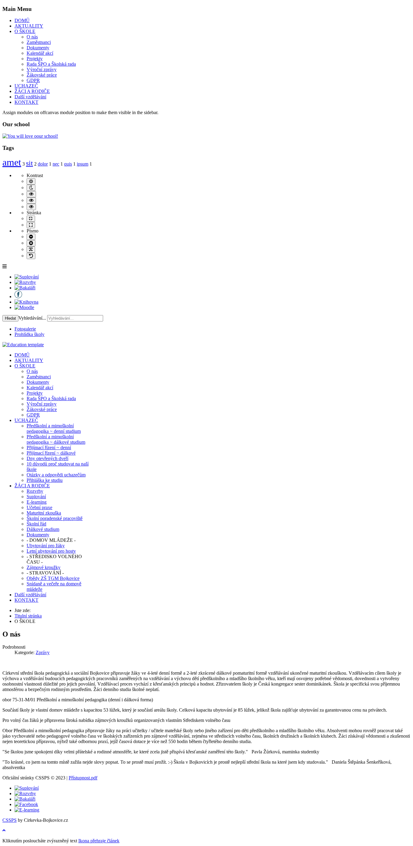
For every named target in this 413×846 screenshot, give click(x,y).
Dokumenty (38, 47)
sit (29, 163)
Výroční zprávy (42, 69)
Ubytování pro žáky (46, 545)
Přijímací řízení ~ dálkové (51, 453)
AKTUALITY (29, 25)
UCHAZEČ (26, 85)
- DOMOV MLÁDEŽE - (51, 540)
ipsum (82, 163)
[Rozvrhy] (25, 282)
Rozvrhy (35, 491)
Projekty (35, 58)
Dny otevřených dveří (47, 458)
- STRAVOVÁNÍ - (45, 572)
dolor (43, 163)
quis (68, 163)
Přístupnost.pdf (83, 777)
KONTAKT (26, 102)
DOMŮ (22, 20)
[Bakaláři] (25, 287)
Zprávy (43, 652)
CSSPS (9, 820)
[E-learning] (27, 809)
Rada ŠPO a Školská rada (51, 64)
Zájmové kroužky (43, 567)
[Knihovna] (26, 301)
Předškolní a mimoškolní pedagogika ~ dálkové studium (56, 439)
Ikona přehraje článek (98, 840)
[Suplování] (27, 276)
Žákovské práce (42, 74)
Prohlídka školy (29, 334)
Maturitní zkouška (44, 512)
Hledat (10, 318)
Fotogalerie (25, 328)
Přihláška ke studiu (45, 480)
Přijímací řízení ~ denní (49, 447)
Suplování (36, 496)
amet (11, 162)
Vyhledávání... (32, 318)
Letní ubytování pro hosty (51, 551)
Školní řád (36, 523)
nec (56, 163)
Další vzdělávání (30, 96)
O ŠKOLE (25, 31)
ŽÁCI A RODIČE (32, 91)
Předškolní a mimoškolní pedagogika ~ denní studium (54, 428)
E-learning (37, 502)
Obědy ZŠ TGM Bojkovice (53, 578)
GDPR (33, 80)
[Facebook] (18, 296)
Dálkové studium (43, 529)
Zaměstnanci (39, 42)
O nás (32, 36)
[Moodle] (24, 307)
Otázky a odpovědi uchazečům (56, 474)
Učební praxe (39, 507)
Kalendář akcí (40, 53)
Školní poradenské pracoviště (55, 518)
